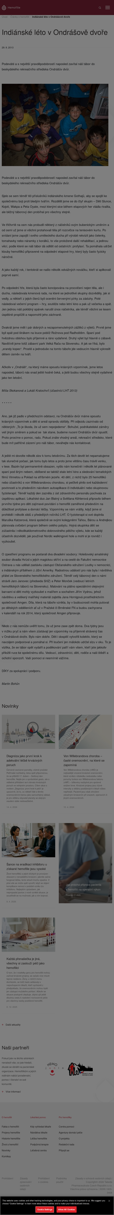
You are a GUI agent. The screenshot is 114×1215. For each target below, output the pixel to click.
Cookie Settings (44, 1209)
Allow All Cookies (66, 1209)
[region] (57, 1205)
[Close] (109, 1201)
